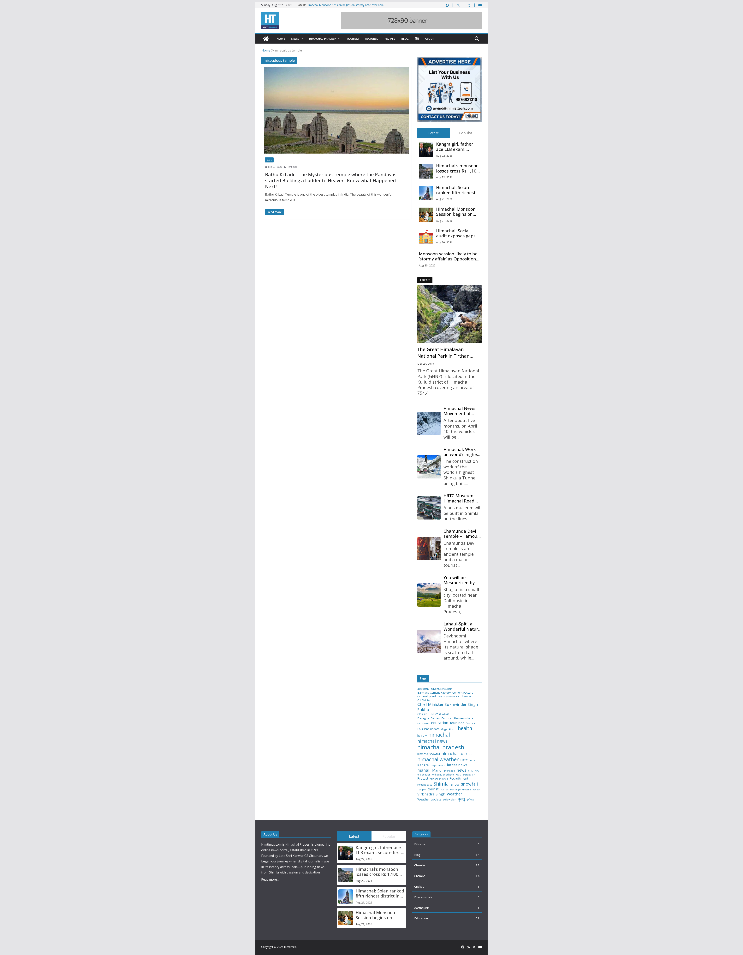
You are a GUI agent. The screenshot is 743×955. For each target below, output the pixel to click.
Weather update (429, 799)
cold (431, 714)
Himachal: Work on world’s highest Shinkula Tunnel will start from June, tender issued (462, 452)
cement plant (426, 696)
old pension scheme (443, 774)
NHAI (470, 770)
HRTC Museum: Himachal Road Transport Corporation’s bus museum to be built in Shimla (461, 498)
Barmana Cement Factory (434, 692)
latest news (457, 765)
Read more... (270, 879)
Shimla (441, 784)
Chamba (419, 865)
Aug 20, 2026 (444, 242)
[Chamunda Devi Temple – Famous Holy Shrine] (429, 548)
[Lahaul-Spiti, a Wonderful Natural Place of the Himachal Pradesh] (429, 641)
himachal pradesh (440, 747)
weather (454, 793)
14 (477, 876)
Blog (405, 38)
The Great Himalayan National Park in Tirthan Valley (443, 352)
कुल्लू (461, 799)
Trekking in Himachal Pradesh (465, 789)
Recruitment (458, 778)
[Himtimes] (266, 39)
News (295, 38)
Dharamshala (463, 718)
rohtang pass (424, 784)
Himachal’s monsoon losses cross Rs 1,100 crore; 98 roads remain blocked (457, 168)
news (461, 770)
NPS (477, 771)
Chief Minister (424, 700)
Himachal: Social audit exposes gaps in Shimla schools (456, 233)
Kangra (423, 765)
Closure (422, 714)
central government (448, 696)
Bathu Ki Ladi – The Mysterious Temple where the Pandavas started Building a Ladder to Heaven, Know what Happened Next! (330, 180)
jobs (472, 760)
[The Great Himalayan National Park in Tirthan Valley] (449, 314)
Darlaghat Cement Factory (434, 718)
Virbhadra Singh (431, 794)
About (429, 38)
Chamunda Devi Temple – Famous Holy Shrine (461, 533)
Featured (371, 38)
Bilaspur (419, 844)
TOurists (444, 789)
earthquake (423, 723)
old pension (424, 774)
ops (458, 774)
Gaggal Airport (448, 729)
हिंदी (417, 38)
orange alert (469, 775)
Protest (422, 778)
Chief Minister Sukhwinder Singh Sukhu (447, 707)
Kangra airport (438, 765)
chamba (466, 696)
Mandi (437, 770)
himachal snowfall (428, 754)
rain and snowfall (439, 778)
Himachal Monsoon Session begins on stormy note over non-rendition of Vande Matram (456, 211)
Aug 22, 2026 (444, 155)
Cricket (419, 886)
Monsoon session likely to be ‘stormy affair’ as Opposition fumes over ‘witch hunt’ (448, 256)
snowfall (469, 784)
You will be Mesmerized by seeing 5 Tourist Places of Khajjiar (460, 580)
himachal (439, 734)
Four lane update (428, 729)
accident (423, 688)
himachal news (432, 741)
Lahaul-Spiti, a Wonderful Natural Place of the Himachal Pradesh (462, 626)
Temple (421, 789)
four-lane (457, 723)
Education (421, 918)
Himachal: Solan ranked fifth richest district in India (455, 190)
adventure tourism (441, 688)
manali (424, 770)
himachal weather (438, 759)
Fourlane (471, 723)
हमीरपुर (470, 799)
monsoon (449, 770)
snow (454, 784)
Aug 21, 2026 (444, 199)
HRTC (464, 760)
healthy (422, 735)
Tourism (353, 38)
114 (476, 854)
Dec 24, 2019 (425, 363)
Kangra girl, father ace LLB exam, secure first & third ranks (455, 146)
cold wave (442, 714)
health (465, 728)
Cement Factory (462, 692)
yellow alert (449, 799)
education (439, 722)
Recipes (389, 38)
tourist (433, 789)
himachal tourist (457, 753)
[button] (301, 38)
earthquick (421, 908)
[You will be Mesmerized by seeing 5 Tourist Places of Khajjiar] (429, 595)
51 (477, 918)
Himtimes (292, 166)
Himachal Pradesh (322, 38)
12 (477, 865)
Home (281, 38)
